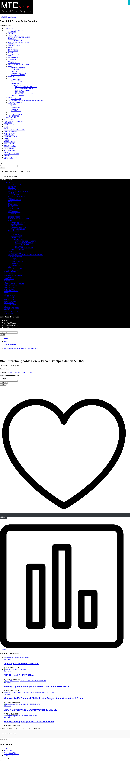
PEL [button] (9, 78)
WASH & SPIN (16, 111)
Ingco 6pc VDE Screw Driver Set (21, 663)
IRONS (10, 56)
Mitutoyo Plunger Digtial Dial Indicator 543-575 (29, 721)
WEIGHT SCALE (13, 116)
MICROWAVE (16, 83)
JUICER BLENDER (14, 57)
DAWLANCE (8, 159)
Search (3, 168)
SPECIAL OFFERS (10, 150)
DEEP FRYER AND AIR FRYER (18, 42)
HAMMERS (8, 123)
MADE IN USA (9, 135)
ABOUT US (8, 322)
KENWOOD (12, 59)
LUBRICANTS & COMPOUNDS (14, 130)
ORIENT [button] (10, 66)
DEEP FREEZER (16, 81)
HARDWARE (8, 126)
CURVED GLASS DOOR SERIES (26, 87)
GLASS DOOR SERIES (23, 90)
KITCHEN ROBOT (14, 63)
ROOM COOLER (17, 107)
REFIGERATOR (16, 40)
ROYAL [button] (10, 97)
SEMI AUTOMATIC (17, 95)
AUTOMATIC (16, 80)
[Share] (2, 739)
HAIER (10, 47)
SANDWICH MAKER (15, 102)
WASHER (14, 109)
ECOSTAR (11, 44)
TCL (9, 112)
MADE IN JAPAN (10, 133)
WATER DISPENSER (18, 75)
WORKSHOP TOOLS (11, 157)
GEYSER (14, 106)
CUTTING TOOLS (10, 118)
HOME (6, 320)
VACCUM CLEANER (15, 114)
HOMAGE (11, 52)
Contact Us (7, 171)
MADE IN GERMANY (11, 131)
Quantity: (3, 378)
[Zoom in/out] (6, 739)
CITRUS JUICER (13, 35)
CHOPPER (11, 33)
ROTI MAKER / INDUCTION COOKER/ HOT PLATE (25, 100)
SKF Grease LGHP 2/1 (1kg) (19, 675)
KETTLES (11, 61)
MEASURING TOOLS (11, 136)
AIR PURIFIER (16, 99)
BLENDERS (12, 32)
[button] (1, 761)
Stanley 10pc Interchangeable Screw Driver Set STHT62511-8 (36, 686)
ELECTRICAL (8, 119)
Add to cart (4, 382)
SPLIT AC (14, 71)
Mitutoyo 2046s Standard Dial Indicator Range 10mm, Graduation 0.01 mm (44, 698)
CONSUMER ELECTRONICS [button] (13, 30)
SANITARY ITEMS (10, 145)
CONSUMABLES (9, 28)
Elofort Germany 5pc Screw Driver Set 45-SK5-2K (30, 710)
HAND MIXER (13, 49)
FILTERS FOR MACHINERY (13, 121)
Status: (2, 369)
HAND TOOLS (9, 124)
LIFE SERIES (19, 92)
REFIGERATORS (17, 69)
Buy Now (3, 384)
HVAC (6, 128)
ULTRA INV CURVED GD (24, 94)
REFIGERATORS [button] (17, 85)
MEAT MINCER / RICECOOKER (18, 64)
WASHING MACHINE (18, 73)
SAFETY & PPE (9, 143)
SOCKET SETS (9, 148)
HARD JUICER (13, 51)
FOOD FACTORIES (14, 45)
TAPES (6, 152)
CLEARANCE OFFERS (11, 325)
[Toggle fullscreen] (4, 739)
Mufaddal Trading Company (8, 17)
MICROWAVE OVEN (18, 68)
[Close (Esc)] (1, 739)
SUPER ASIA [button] (12, 104)
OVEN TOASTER (13, 76)
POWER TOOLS (9, 142)
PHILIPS (6, 138)
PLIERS (6, 140)
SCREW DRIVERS (10, 147)
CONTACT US (9, 327)
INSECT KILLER (13, 54)
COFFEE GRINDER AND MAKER (19, 37)
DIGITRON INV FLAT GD (24, 88)
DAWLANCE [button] (12, 39)
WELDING (7, 155)
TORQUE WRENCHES (11, 154)
